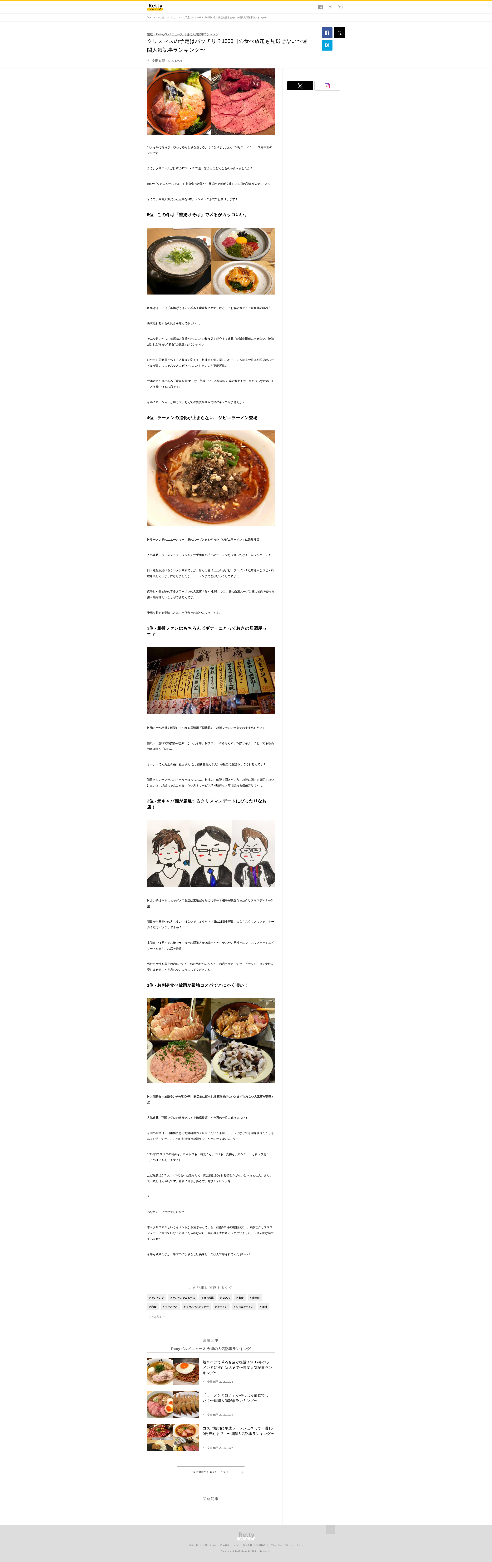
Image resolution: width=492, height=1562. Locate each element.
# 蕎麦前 (255, 1297)
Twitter (330, 7)
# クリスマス (170, 1306)
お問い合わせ (209, 1545)
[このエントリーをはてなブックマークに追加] (327, 45)
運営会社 (247, 1545)
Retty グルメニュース (155, 7)
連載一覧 (193, 1545)
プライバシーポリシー (281, 1545)
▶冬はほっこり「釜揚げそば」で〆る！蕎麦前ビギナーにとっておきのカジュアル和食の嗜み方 (209, 308)
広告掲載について (229, 1545)
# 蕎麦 (240, 1297)
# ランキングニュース (182, 1297)
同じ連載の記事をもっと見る (211, 1471)
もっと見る (155, 1316)
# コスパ (225, 1297)
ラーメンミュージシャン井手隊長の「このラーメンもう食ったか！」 (206, 555)
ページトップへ (330, 1529)
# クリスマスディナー (196, 1306)
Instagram (340, 7)
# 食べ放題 (208, 1297)
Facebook (320, 7)
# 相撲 (263, 1306)
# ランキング (156, 1297)
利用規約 (261, 1545)
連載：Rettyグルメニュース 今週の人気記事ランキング (182, 34)
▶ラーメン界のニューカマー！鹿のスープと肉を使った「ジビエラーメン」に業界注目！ (204, 539)
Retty (300, 1545)
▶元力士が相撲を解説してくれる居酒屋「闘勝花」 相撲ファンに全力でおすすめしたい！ (206, 727)
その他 (161, 17)
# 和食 (152, 1306)
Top (149, 17)
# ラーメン (221, 1306)
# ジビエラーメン (243, 1306)
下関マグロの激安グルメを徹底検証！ (185, 1117)
